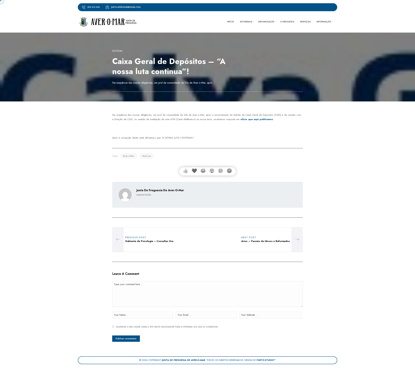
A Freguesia (287, 21)
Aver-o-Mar (128, 156)
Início (230, 21)
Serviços (305, 21)
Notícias (117, 51)
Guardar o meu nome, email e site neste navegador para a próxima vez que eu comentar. (167, 326)
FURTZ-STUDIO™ (266, 360)
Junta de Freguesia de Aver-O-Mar (160, 190)
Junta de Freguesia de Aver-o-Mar (183, 360)
